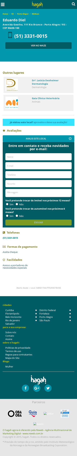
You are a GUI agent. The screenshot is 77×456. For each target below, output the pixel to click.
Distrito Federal (47, 310)
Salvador (10, 323)
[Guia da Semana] (33, 413)
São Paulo (44, 320)
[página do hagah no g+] (36, 388)
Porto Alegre (46, 317)
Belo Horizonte (13, 317)
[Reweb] (38, 424)
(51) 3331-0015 (30, 36)
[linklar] (49, 413)
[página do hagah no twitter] (48, 388)
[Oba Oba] (15, 413)
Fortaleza (44, 313)
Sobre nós (10, 332)
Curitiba (9, 310)
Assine (8, 339)
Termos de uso (13, 351)
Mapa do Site (12, 358)
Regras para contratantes (18, 354)
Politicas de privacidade (17, 347)
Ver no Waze (38, 45)
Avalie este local (36, 138)
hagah (37, 4)
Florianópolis (12, 313)
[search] (73, 4)
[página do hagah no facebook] (25, 388)
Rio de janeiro (12, 320)
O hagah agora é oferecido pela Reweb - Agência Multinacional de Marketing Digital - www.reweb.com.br (37, 431)
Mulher (9, 366)
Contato (9, 335)
